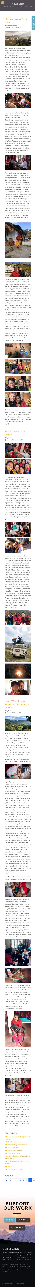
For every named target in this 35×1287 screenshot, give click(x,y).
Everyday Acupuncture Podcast (17, 1145)
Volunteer (23, 1220)
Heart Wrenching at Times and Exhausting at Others (17, 704)
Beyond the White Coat (14, 1150)
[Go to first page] (7, 1180)
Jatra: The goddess (13, 1147)
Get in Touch (17, 1227)
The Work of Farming (14, 1142)
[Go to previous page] (10, 1180)
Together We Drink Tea (14, 1169)
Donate (9, 1220)
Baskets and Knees (13, 1153)
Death (9, 1166)
